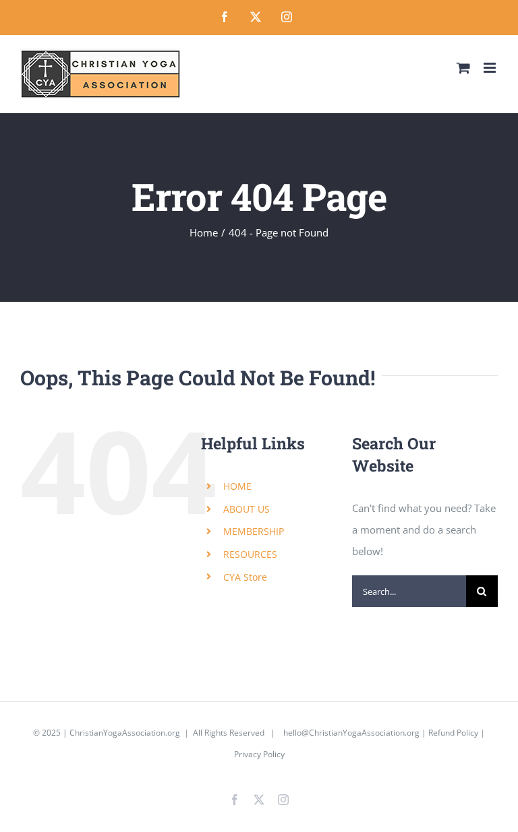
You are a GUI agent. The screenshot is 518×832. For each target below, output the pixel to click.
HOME (237, 486)
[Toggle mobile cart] (463, 68)
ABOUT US (246, 509)
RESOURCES (250, 554)
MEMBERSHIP (253, 531)
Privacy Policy (259, 754)
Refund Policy (453, 732)
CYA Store (245, 577)
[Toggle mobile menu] (491, 68)
